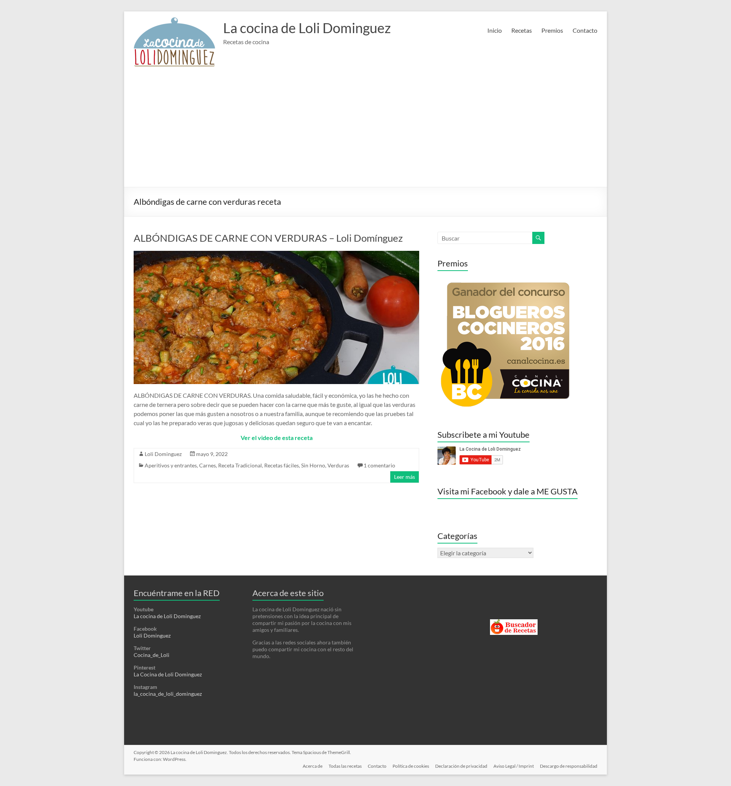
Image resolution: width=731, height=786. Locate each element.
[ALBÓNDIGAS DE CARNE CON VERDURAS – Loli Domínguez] (276, 254)
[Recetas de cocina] (514, 622)
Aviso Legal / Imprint (513, 766)
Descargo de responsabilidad (568, 766)
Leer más (404, 477)
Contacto (585, 30)
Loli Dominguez (163, 454)
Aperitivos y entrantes (171, 465)
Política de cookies (411, 766)
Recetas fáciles (281, 465)
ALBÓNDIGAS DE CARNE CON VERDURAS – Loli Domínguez (268, 238)
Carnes (207, 465)
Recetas (521, 30)
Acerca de (312, 766)
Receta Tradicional (240, 465)
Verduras (338, 465)
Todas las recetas (345, 766)
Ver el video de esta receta (277, 437)
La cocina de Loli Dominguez (307, 27)
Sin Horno (313, 465)
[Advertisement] (365, 130)
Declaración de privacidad (461, 766)
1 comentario (379, 465)
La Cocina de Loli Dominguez (168, 674)
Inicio (494, 30)
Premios (552, 30)
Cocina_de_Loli (151, 655)
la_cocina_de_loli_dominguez (168, 693)
